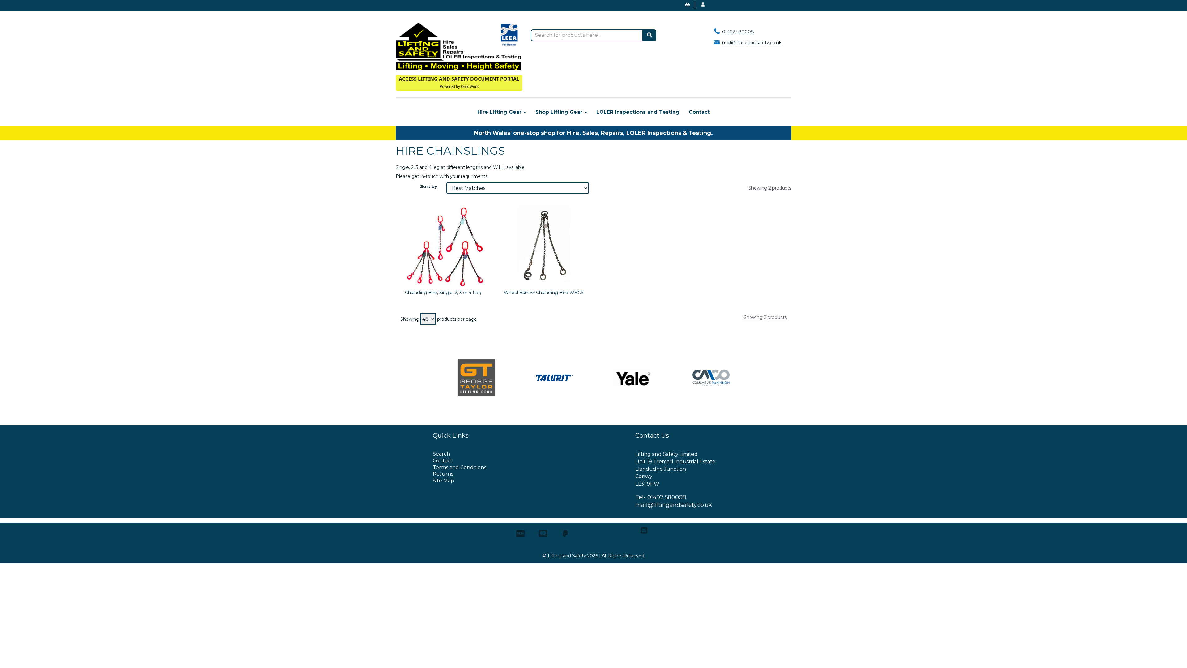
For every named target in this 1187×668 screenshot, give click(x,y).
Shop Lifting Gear (559, 112)
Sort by (428, 186)
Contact (699, 112)
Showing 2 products (769, 188)
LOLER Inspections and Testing (637, 112)
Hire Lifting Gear (500, 112)
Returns (443, 474)
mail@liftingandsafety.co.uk (751, 42)
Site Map (443, 481)
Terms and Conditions (459, 467)
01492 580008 (738, 32)
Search (441, 454)
